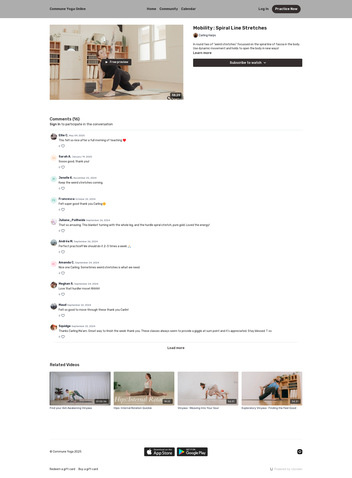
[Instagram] (299, 451)
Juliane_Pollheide (72, 220)
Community (169, 9)
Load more (176, 348)
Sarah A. (65, 156)
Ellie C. (63, 135)
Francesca (67, 199)
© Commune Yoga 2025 (65, 451)
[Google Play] (192, 451)
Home (151, 9)
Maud (62, 305)
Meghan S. (66, 283)
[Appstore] (159, 451)
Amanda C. (66, 262)
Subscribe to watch (246, 63)
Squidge (65, 326)
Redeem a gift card (62, 469)
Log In (263, 9)
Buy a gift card (88, 469)
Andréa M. (66, 241)
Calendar (188, 9)
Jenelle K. (66, 178)
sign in (55, 124)
